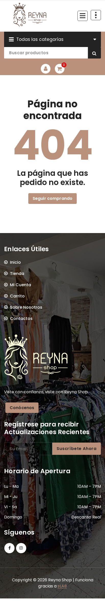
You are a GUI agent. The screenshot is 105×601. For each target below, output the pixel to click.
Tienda (17, 273)
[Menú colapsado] (82, 16)
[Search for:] (28, 448)
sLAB (62, 586)
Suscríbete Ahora (77, 449)
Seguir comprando (53, 198)
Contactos (21, 318)
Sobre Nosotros (26, 307)
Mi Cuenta (20, 285)
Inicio (15, 262)
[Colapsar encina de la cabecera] (96, 15)
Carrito (17, 296)
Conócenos (22, 408)
